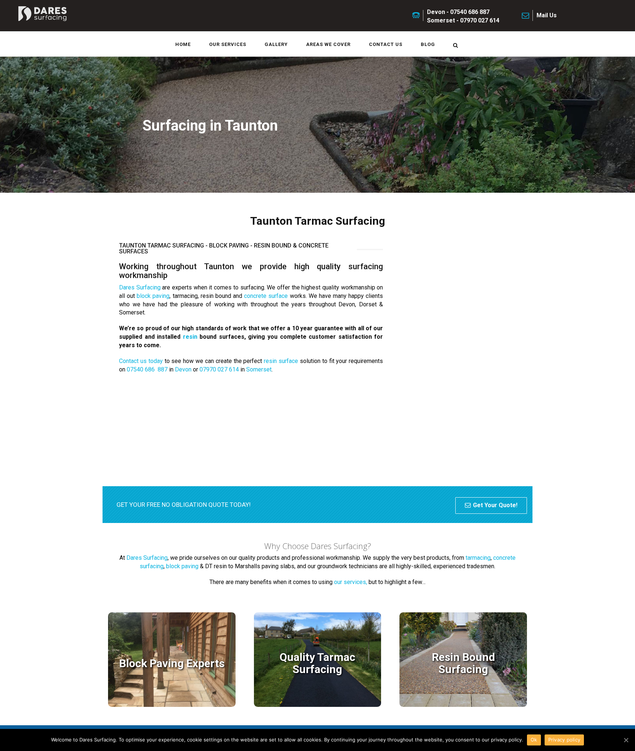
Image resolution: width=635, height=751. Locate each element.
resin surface (281, 360)
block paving (153, 295)
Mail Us (547, 15)
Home (183, 44)
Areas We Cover (328, 44)
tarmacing (478, 557)
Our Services (227, 44)
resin (190, 336)
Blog (428, 44)
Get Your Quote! (495, 505)
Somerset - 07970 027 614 (463, 20)
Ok (534, 740)
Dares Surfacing (140, 287)
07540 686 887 (147, 369)
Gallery (276, 44)
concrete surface (266, 295)
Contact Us (385, 44)
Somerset (259, 369)
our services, (350, 582)
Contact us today (141, 360)
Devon (183, 369)
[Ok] (625, 740)
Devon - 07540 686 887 (458, 11)
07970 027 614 (219, 369)
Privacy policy (564, 740)
